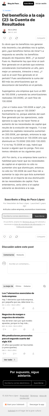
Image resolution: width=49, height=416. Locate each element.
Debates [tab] (27, 286)
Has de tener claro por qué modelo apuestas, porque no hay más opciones (17, 321)
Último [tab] (18, 286)
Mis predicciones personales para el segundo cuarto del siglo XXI (17, 338)
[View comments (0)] (10, 38)
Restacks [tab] (20, 255)
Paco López (12, 30)
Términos (34, 395)
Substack (11, 410)
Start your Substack (15, 404)
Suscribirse (28, 3)
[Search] (44, 286)
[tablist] (13, 254)
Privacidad (24, 395)
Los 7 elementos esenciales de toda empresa (18, 294)
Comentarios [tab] (9, 255)
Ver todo (8, 359)
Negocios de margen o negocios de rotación (13, 316)
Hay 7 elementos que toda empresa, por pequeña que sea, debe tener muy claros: (18, 300)
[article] (24, 301)
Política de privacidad (24, 227)
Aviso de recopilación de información (28, 224)
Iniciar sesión (41, 3)
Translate (8, 10)
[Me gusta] (4, 38)
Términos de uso (28, 222)
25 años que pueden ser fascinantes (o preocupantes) (17, 346)
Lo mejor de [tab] (8, 286)
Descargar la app (37, 404)
